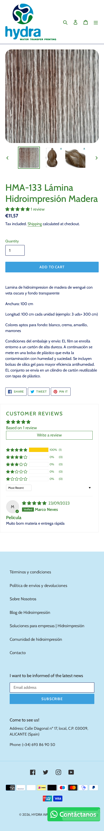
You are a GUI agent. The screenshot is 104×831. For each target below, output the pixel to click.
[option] (29, 157)
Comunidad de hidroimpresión (36, 639)
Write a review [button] (49, 435)
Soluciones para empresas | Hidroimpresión (47, 625)
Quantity (12, 241)
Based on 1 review (21, 427)
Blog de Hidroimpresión (30, 612)
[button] (18, 209)
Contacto (18, 652)
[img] (34, 503)
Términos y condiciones (30, 572)
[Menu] (96, 22)
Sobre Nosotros (23, 598)
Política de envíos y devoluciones (38, 585)
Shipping (35, 224)
